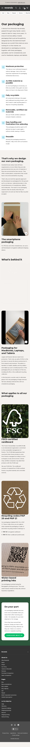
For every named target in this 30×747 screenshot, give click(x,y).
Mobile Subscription (7, 697)
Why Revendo (5, 660)
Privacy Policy (5, 733)
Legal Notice (13, 733)
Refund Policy (5, 716)
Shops (3, 664)
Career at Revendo (7, 668)
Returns (4, 712)
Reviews (4, 671)
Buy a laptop (5, 688)
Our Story (4, 666)
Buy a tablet (5, 686)
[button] (2, 8)
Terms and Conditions (23, 733)
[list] (15, 283)
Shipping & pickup (6, 710)
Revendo (17, 738)
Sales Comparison (6, 675)
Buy (8, 13)
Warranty (4, 706)
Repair (14, 13)
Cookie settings (15, 735)
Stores (21, 13)
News (3, 662)
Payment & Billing (6, 708)
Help (3, 704)
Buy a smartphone (7, 684)
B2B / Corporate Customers (9, 695)
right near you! (21, 2)
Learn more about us (14, 635)
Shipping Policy (6, 714)
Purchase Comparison (8, 673)
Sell (3, 13)
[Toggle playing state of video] (26, 233)
